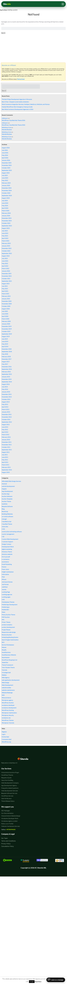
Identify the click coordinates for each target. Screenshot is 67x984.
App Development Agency (9, 785)
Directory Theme (7, 551)
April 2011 (5, 462)
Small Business (6, 652)
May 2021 (5, 288)
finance (4, 566)
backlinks (4, 503)
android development (8, 486)
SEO (3, 642)
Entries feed (5, 736)
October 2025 (6, 167)
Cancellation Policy (7, 846)
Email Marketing (7, 564)
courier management (8, 533)
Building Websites (7, 513)
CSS (3, 536)
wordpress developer (8, 705)
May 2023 (5, 235)
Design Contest (6, 543)
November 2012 (7, 416)
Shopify (4, 649)
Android (4, 483)
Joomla (4, 589)
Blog (3, 508)
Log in (3, 734)
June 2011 (5, 457)
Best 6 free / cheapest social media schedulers (15, 101)
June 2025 (5, 177)
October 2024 (6, 192)
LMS (3, 599)
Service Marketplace (8, 644)
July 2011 (5, 454)
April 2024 (5, 207)
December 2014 (6, 379)
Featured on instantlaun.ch (9, 762)
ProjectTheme (6, 629)
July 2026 (5, 150)
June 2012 (5, 426)
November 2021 (7, 275)
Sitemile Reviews (7, 129)
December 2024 (6, 187)
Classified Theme (7, 523)
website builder (6, 687)
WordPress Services (7, 795)
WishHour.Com (6, 127)
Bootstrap (5, 511)
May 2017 (5, 363)
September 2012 (7, 421)
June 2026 (5, 152)
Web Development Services (9, 790)
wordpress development (9, 707)
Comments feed (6, 739)
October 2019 (6, 331)
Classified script (6, 521)
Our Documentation (7, 813)
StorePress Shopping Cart (9, 659)
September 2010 (7, 469)
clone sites (5, 526)
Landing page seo (7, 594)
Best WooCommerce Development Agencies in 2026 (17, 109)
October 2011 (6, 446)
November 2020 (7, 303)
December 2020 (6, 301)
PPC (3, 619)
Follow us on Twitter (7, 823)
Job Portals (5, 584)
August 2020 (6, 308)
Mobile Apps (6, 606)
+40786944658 (10, 829)
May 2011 (5, 459)
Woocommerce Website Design (10, 815)
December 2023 (6, 217)
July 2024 (5, 200)
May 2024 (5, 205)
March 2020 (5, 318)
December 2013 (6, 394)
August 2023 (6, 228)
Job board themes (7, 581)
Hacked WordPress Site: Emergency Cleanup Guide (17, 106)
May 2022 (5, 263)
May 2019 (5, 343)
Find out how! (21, 79)
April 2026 (5, 157)
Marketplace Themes (8, 601)
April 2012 (5, 431)
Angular (4, 488)
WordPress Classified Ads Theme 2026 (13, 120)
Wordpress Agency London (9, 820)
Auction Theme (6, 501)
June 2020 (5, 313)
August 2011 (6, 452)
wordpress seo (6, 717)
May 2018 (5, 353)
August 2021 (6, 283)
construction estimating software (12, 531)
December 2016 (6, 366)
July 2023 (5, 230)
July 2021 (5, 285)
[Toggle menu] (63, 4)
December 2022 (6, 248)
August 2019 (6, 336)
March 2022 (5, 268)
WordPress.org (6, 741)
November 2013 (7, 396)
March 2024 (5, 210)
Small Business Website (9, 654)
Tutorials (4, 669)
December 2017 (6, 358)
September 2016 (7, 368)
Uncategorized (6, 672)
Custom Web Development (10, 538)
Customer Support (7, 541)
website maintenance (8, 689)
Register (4, 731)
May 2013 (5, 404)
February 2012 (6, 436)
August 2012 (6, 424)
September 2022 (7, 253)
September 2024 (7, 195)
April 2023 (5, 238)
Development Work (8, 546)
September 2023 (7, 225)
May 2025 (5, 180)
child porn (5, 118)
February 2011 (6, 467)
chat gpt (4, 518)
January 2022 (6, 270)
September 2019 (7, 333)
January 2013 (6, 411)
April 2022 (5, 265)
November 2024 (7, 190)
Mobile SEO (5, 609)
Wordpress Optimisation (9, 712)
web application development (11, 679)
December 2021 (6, 273)
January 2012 (6, 439)
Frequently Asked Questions (9, 788)
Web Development (7, 684)
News (3, 611)
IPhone (4, 579)
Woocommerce (6, 697)
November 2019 (7, 328)
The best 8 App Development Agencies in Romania (17, 99)
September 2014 (7, 381)
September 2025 (7, 170)
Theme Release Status (7, 801)
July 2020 (5, 311)
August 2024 (6, 197)
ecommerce (5, 561)
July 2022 (5, 258)
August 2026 (6, 147)
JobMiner (5, 586)
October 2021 (6, 278)
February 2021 (6, 296)
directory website (7, 554)
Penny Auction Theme (8, 614)
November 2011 (7, 444)
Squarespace (5, 657)
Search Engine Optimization (10, 639)
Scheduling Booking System (10, 637)
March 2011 (5, 464)
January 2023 (6, 245)
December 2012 (6, 414)
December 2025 (6, 162)
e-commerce (5, 559)
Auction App (5, 493)
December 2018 (6, 348)
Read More (38, 981)
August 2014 (6, 384)
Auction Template (7, 498)
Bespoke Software (7, 506)
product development (8, 627)
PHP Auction (6, 616)
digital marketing (7, 549)
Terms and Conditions (8, 840)
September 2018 (7, 351)
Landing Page (6, 591)
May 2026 (5, 155)
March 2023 (5, 240)
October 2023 (6, 223)
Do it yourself (6, 556)
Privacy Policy (6, 843)
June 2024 (5, 202)
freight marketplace (8, 571)
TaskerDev (5, 662)
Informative (5, 574)
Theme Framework (7, 664)
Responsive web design (9, 632)
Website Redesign (7, 692)
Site (7, 4)
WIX (3, 694)
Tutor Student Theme (8, 667)
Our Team (4, 838)
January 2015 (6, 376)
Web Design (5, 682)
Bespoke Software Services (9, 793)
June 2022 (5, 260)
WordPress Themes (8, 720)
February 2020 (6, 321)
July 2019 (5, 338)
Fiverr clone (5, 569)
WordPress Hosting (8, 710)
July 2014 (5, 386)
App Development (7, 491)
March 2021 (5, 293)
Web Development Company (10, 782)
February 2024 (6, 212)
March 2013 (5, 409)
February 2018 (6, 356)
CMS (3, 528)
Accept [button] (32, 981)
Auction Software (7, 496)
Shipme (4, 647)
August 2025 (6, 172)
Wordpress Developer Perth (9, 818)
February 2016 (6, 371)
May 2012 (5, 429)
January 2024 (6, 215)
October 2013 (6, 399)
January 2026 (6, 160)
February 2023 (6, 243)
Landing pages (6, 596)
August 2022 (6, 255)
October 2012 (6, 419)
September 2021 (7, 280)
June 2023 (5, 233)
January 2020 (6, 323)
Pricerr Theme (6, 622)
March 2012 (5, 434)
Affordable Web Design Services (11, 481)
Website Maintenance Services (10, 826)
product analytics (7, 624)
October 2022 (6, 250)
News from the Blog (7, 780)
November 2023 (7, 220)
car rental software (7, 516)
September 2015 (7, 374)
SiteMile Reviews (6, 798)
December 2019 (6, 326)
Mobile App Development (9, 604)
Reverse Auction (7, 634)
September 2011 (7, 449)
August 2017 (6, 361)
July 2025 (5, 175)
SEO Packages (5, 810)
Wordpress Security (8, 715)
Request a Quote (6, 777)
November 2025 (7, 165)
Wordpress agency (7, 700)
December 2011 (6, 441)
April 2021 (5, 290)
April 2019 (5, 346)
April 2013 (5, 406)
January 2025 (6, 185)
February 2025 (6, 182)
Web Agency (5, 677)
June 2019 (5, 341)
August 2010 (6, 472)
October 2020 (6, 306)
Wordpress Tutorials (8, 722)
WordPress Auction (8, 702)
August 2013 (6, 401)
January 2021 (6, 298)
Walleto (4, 674)
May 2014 (5, 389)
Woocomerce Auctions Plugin (10, 772)
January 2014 (6, 391)
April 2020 (5, 316)
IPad (3, 576)
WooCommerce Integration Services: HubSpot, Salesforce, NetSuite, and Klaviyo (26, 104)
